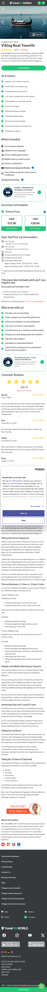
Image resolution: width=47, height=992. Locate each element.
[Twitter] (43, 935)
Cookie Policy (6, 867)
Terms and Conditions (10, 856)
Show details (35, 506)
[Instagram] (17, 935)
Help (3, 883)
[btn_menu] (3, 3)
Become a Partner (8, 877)
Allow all (23, 513)
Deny (23, 520)
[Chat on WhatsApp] (24, 809)
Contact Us (5, 872)
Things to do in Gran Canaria (12, 898)
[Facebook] (4, 935)
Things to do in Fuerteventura (13, 904)
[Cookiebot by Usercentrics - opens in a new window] (34, 469)
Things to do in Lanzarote (11, 893)
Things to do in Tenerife (10, 888)
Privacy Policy (7, 861)
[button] (20, 36)
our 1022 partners (16, 481)
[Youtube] (30, 935)
